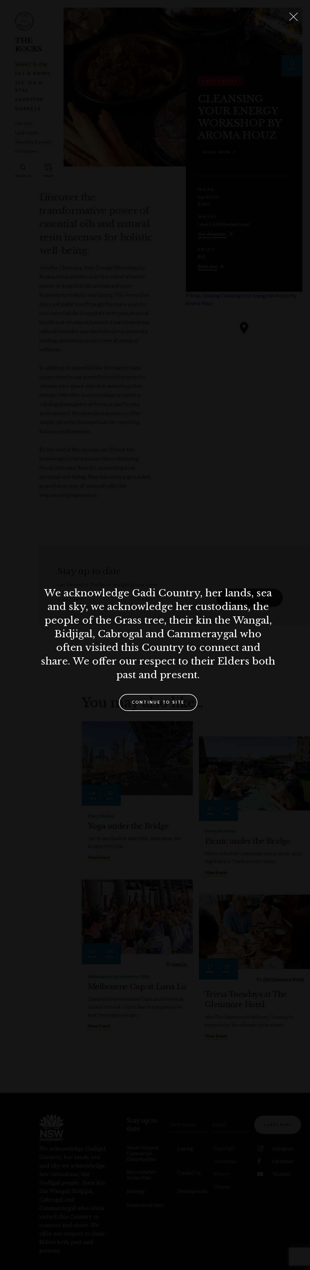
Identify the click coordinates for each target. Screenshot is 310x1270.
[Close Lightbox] (293, 16)
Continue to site (158, 702)
